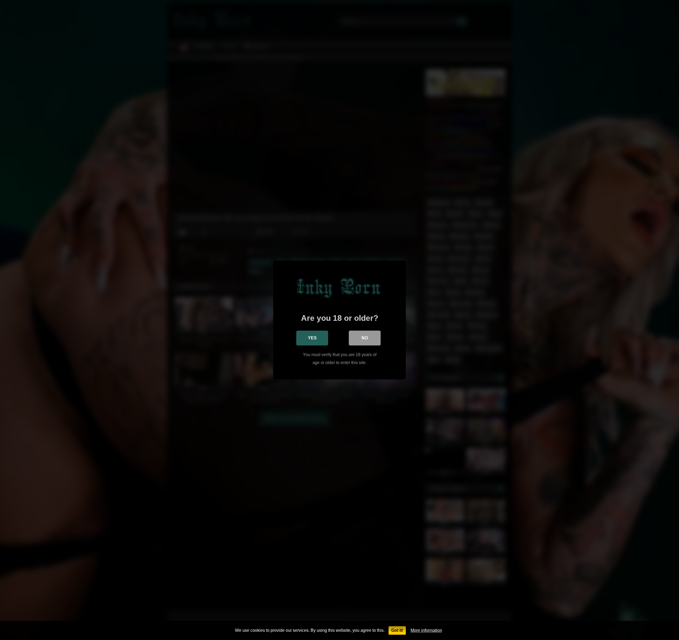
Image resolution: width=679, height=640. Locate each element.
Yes (312, 338)
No (365, 338)
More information (426, 630)
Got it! (397, 630)
